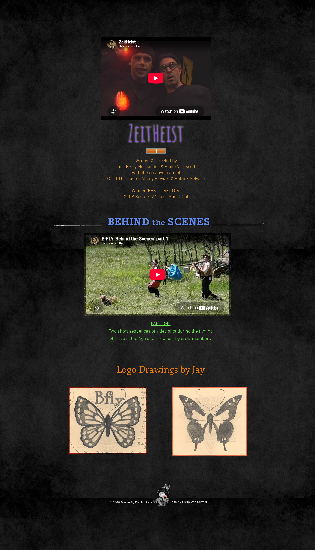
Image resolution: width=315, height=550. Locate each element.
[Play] (156, 151)
